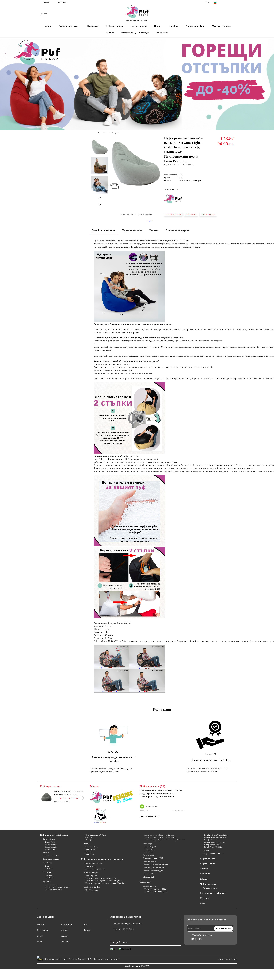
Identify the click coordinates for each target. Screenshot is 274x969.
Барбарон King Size (91, 873)
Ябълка (46, 853)
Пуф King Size (91, 876)
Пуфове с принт (114, 26)
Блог (86, 924)
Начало (47, 26)
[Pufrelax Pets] (101, 816)
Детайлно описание (103, 230)
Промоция (93, 26)
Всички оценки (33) (149, 816)
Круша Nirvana (49, 839)
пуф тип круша (208, 214)
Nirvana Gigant (50, 849)
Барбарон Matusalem (92, 887)
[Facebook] (223, 2)
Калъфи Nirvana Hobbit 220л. (155, 892)
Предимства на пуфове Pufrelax (210, 760)
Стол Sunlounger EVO (53, 890)
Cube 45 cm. (49, 878)
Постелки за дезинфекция (135, 33)
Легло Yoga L (149, 849)
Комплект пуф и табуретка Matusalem (159, 835)
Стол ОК (88, 837)
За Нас (40, 936)
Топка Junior (90, 849)
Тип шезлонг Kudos (51, 856)
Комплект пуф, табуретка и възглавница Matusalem (164, 840)
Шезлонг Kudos (149, 877)
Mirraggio (89, 840)
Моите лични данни (227, 959)
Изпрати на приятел (127, 214)
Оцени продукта (145, 214)
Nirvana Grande (50, 847)
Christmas (204, 898)
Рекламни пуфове (195, 26)
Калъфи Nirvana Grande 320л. (215, 835)
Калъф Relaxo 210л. (212, 845)
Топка (86, 844)
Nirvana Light (50, 842)
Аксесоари (162, 33)
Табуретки (47, 872)
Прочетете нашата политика (106, 959)
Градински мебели (210, 888)
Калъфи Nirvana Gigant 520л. (215, 837)
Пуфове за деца (138, 26)
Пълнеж (206, 850)
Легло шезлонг (149, 855)
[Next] (82, 798)
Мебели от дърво (221, 26)
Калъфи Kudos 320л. (212, 840)
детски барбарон (173, 214)
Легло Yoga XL (150, 847)
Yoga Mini (148, 852)
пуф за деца (190, 214)
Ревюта (154, 230)
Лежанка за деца (149, 861)
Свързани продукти (177, 230)
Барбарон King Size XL (93, 863)
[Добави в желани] (232, 190)
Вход (39, 941)
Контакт (64, 930)
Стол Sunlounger (51, 885)
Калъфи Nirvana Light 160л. (155, 889)
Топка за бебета (91, 847)
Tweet (150, 221)
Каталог (87, 930)
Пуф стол (47, 882)
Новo (157, 26)
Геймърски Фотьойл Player (153, 868)
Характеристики (132, 230)
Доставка (65, 941)
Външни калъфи (149, 886)
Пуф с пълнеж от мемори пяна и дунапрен (102, 859)
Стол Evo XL (148, 874)
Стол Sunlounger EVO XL (95, 835)
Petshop (110, 33)
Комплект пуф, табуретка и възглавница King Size (105, 883)
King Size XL (90, 866)
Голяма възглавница (51, 859)
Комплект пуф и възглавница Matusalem (160, 837)
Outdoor (174, 26)
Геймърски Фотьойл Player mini (155, 864)
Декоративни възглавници (213, 854)
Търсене (64, 936)
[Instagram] (228, 2)
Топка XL (89, 852)
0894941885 (63, 2)
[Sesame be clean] (123, 797)
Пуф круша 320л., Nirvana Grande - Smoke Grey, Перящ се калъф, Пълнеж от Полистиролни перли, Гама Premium (69, 793)
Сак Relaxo (47, 863)
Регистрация (66, 924)
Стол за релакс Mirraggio (153, 871)
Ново (202, 903)
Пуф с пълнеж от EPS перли (108, 133)
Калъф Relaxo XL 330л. (213, 847)
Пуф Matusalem (91, 890)
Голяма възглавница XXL (153, 858)
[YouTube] (232, 2)
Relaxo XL (49, 868)
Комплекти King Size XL (95, 869)
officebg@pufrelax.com (131, 924)
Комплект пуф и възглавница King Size (100, 878)
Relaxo (47, 866)
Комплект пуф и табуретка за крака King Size (103, 881)
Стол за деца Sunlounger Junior (57, 887)
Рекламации (43, 930)
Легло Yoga (147, 844)
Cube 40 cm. (49, 875)
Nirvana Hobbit (50, 845)
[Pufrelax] (101, 797)
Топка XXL (89, 854)
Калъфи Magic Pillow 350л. (215, 842)
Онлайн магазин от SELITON (137, 966)
